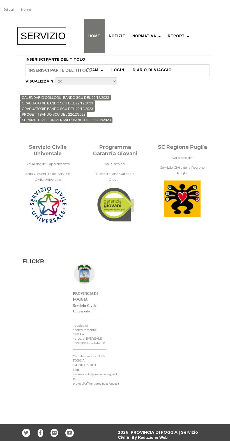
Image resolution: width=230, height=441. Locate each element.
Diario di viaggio (152, 70)
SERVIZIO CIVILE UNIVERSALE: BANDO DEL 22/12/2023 (66, 120)
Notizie (117, 36)
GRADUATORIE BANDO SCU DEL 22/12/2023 (57, 103)
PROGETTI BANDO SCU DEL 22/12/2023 (54, 114)
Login (117, 70)
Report (176, 36)
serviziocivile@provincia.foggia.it (95, 374)
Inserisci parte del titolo (56, 59)
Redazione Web (153, 437)
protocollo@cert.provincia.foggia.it (96, 383)
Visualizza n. (41, 81)
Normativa (144, 36)
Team (92, 70)
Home (94, 36)
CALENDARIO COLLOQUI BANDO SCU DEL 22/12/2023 (65, 98)
